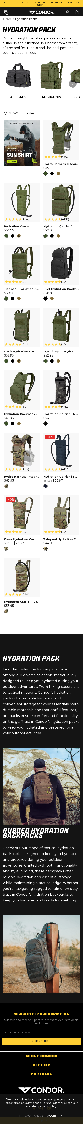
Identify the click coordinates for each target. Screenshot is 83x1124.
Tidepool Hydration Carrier (22, 289)
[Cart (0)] (77, 12)
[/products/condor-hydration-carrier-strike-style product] (61, 185)
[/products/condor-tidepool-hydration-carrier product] (22, 247)
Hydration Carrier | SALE (61, 476)
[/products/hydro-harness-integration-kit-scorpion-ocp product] (22, 435)
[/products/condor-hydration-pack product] (22, 372)
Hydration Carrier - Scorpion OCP (22, 601)
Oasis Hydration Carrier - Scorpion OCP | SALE (22, 539)
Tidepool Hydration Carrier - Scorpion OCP (61, 539)
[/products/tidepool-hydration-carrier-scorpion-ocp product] (61, 497)
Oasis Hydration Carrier (22, 351)
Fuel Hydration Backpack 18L (61, 289)
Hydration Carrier (17, 226)
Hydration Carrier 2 (58, 226)
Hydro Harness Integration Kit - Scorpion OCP (22, 476)
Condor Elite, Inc (41, 12)
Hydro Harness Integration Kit (61, 164)
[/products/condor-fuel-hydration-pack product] (61, 247)
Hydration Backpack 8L (22, 414)
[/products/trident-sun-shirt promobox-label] (22, 143)
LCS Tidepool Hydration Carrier (61, 351)
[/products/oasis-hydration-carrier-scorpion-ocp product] (22, 499)
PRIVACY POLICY (31, 1115)
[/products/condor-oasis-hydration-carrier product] (22, 310)
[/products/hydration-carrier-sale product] (61, 437)
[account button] (67, 12)
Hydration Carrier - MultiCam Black (61, 414)
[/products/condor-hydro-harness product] (61, 122)
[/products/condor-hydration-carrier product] (22, 185)
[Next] (73, 84)
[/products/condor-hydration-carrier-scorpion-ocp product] (22, 560)
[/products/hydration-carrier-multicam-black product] (61, 372)
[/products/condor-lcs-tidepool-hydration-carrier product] (61, 310)
